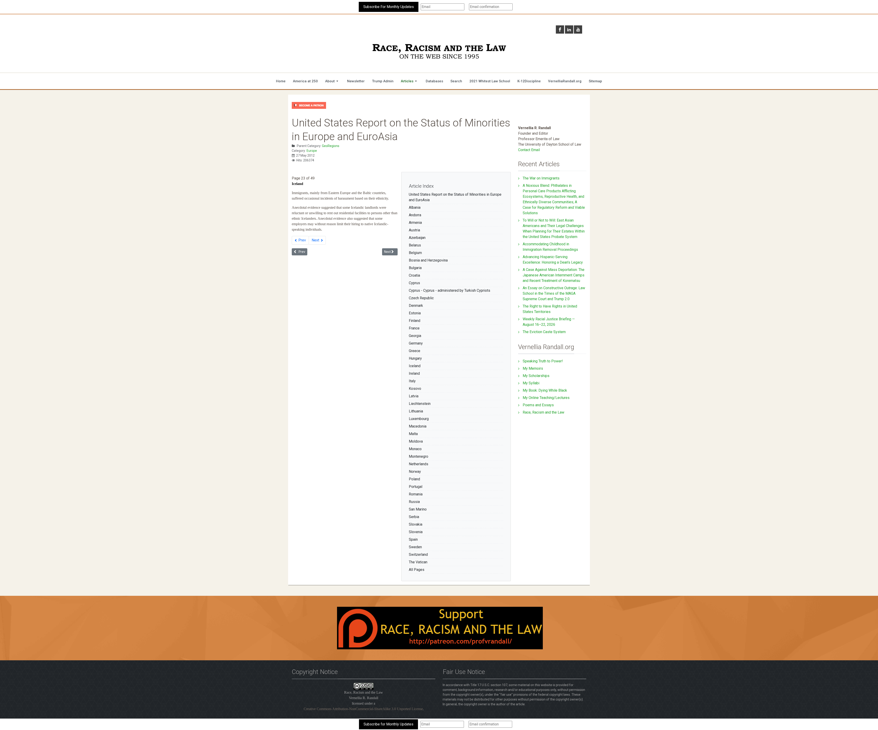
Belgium (415, 253)
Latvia (413, 396)
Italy (412, 381)
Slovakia (415, 524)
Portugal (415, 486)
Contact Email (529, 150)
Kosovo (415, 388)
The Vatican (418, 562)
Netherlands (418, 464)
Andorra (415, 215)
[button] (332, 81)
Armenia (415, 222)
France (414, 328)
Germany (416, 343)
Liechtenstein (420, 403)
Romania (416, 494)
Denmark (416, 305)
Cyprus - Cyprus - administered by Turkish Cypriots (449, 290)
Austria (414, 230)
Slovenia (416, 532)
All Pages (416, 569)
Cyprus (414, 283)
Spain (413, 539)
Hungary (415, 358)
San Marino (418, 509)
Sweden (415, 547)
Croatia (414, 275)
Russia (414, 502)
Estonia (415, 313)
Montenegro (418, 456)
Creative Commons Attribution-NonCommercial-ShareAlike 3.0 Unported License (363, 709)
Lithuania (416, 411)
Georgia (415, 336)
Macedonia (417, 426)
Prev (301, 240)
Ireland (414, 373)
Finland (414, 320)
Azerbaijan (417, 237)
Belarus (415, 245)
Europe (312, 150)
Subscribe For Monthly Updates (388, 7)
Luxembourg (419, 419)
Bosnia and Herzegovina (428, 260)
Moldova (416, 441)
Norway (415, 471)
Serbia (414, 517)
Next (316, 240)
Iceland (414, 366)
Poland (414, 479)
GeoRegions (330, 146)
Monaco (415, 449)
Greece (414, 351)
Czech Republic (421, 298)
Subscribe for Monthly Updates (388, 724)
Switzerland (418, 554)
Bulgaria (415, 268)
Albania (414, 207)
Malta (413, 434)
